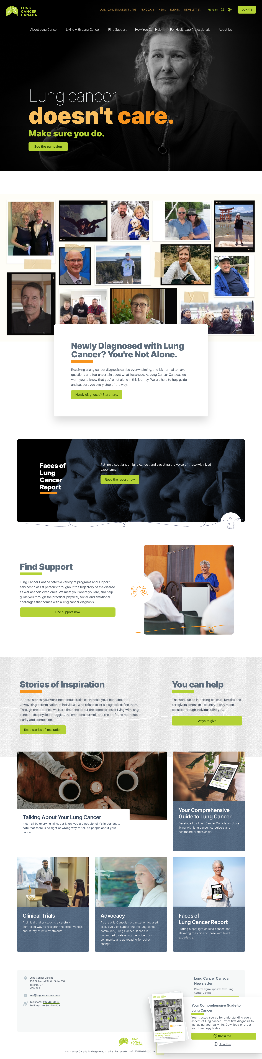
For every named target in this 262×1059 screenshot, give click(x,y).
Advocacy (147, 9)
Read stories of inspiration (42, 730)
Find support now (68, 612)
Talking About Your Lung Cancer (62, 817)
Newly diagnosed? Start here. (96, 394)
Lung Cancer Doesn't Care (118, 9)
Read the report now (120, 479)
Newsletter (192, 9)
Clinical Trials (39, 915)
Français (213, 9)
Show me (224, 1036)
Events (175, 9)
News (162, 9)
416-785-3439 (51, 1001)
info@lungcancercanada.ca (45, 995)
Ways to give (207, 721)
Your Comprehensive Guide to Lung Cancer (205, 813)
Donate (247, 9)
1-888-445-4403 (50, 1005)
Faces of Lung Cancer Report (203, 918)
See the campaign (48, 146)
